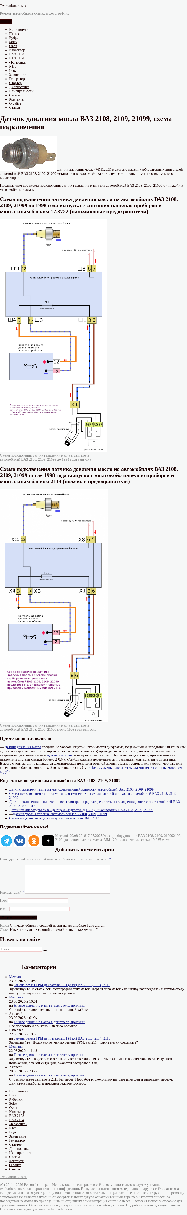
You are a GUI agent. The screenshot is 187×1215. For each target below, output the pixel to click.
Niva (12, 66)
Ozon (13, 46)
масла (97, 840)
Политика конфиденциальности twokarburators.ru (38, 1209)
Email (4, 909)
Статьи (14, 107)
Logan (13, 70)
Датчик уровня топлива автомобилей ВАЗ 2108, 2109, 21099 (60, 814)
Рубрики (16, 38)
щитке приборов (60, 755)
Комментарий (12, 892)
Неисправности (21, 91)
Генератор (17, 79)
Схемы (14, 95)
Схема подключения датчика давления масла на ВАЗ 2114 (54, 818)
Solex (13, 42)
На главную (18, 29)
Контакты (16, 99)
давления (71, 840)
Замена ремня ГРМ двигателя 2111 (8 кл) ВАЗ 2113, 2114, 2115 (62, 985)
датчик (86, 840)
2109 (58, 840)
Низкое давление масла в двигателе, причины (49, 1005)
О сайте (15, 103)
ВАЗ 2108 (16, 54)
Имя (3, 900)
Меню (6, 21)
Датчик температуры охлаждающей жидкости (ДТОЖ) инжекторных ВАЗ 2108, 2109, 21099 (81, 810)
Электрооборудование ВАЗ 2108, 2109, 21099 (137, 836)
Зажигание (17, 75)
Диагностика (19, 87)
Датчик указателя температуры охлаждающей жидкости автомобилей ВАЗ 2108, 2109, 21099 (81, 789)
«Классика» (18, 62)
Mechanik (62, 836)
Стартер (15, 83)
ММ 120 (110, 840)
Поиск (14, 34)
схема (145, 840)
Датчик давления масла (23, 747)
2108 (176, 836)
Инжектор (17, 50)
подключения (128, 840)
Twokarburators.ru (13, 6)
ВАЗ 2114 (16, 58)
